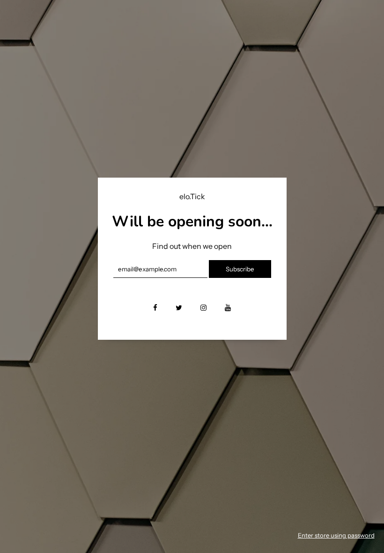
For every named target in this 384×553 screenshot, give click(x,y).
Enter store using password (336, 535)
